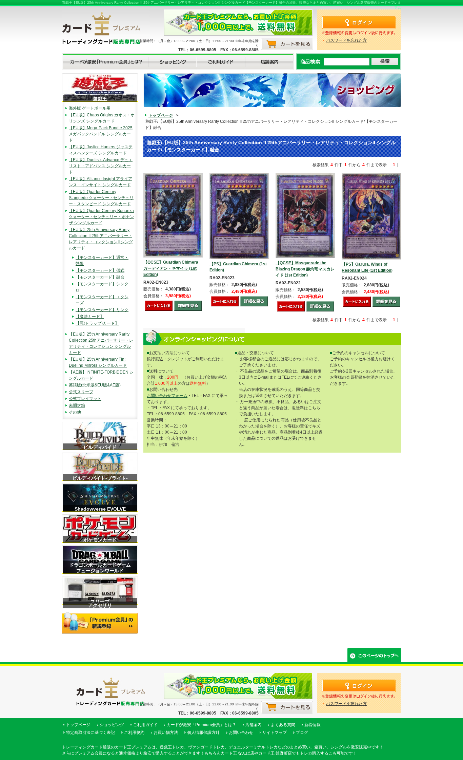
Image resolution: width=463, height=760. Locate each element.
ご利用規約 (134, 732)
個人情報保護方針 (203, 732)
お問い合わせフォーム (167, 395)
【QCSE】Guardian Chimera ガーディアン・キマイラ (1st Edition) (170, 268)
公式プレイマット (85, 398)
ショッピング (112, 724)
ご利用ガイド (145, 724)
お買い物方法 (166, 732)
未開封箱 (77, 405)
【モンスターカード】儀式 (100, 270)
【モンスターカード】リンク (102, 309)
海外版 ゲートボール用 (89, 108)
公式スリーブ (81, 392)
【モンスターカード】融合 (100, 277)
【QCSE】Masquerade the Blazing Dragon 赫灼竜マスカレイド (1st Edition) (305, 269)
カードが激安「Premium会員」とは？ (201, 724)
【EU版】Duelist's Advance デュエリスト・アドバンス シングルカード (101, 165)
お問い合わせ (241, 732)
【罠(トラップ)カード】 (97, 323)
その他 (75, 412)
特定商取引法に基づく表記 (90, 732)
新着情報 (312, 724)
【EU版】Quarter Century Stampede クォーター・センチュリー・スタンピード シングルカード (101, 197)
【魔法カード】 (90, 316)
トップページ (160, 115)
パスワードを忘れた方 (346, 40)
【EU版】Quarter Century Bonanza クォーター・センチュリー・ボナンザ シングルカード (101, 216)
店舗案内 (253, 724)
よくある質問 (283, 724)
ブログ (302, 732)
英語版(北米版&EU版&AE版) (95, 385)
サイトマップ (274, 732)
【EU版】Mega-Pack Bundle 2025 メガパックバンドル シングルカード (101, 134)
